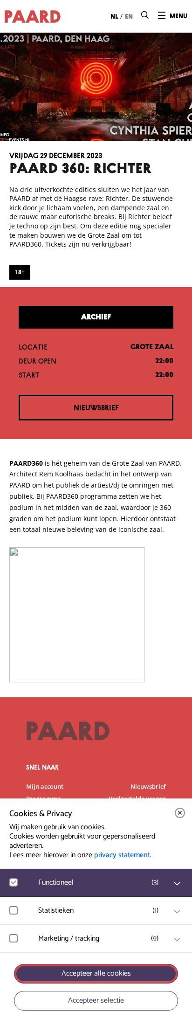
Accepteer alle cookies (96, 973)
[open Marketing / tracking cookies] (177, 940)
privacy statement (122, 855)
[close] (180, 813)
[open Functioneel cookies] (177, 884)
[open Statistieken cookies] (177, 912)
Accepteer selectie (96, 1000)
